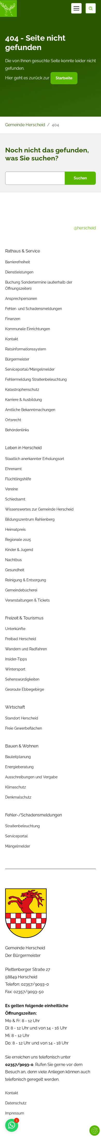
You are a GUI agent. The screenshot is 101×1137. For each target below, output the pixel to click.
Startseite (64, 78)
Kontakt (11, 339)
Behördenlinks (17, 430)
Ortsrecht (13, 420)
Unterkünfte (15, 629)
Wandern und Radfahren (26, 649)
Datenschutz (15, 1103)
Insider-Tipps (16, 659)
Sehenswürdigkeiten (22, 679)
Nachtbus (13, 560)
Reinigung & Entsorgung (25, 580)
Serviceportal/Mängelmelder (30, 369)
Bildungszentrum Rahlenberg (30, 519)
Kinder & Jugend (19, 550)
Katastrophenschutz (22, 389)
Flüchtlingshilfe (18, 479)
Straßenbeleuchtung (22, 826)
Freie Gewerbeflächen (23, 728)
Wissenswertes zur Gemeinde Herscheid (39, 509)
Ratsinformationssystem (25, 349)
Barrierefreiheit (17, 262)
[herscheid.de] (8, 8)
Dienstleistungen (19, 272)
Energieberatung (19, 767)
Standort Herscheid (21, 718)
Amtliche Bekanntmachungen (30, 410)
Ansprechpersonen (21, 298)
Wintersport (15, 669)
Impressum (14, 1113)
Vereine (11, 489)
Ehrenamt (13, 469)
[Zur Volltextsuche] (90, 8)
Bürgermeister (17, 359)
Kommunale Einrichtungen (27, 329)
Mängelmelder (17, 846)
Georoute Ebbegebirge (24, 689)
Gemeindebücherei (21, 590)
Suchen (80, 178)
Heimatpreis (15, 529)
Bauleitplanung (18, 757)
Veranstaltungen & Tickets (27, 600)
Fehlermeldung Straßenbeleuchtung (36, 379)
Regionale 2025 (18, 540)
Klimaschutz (15, 787)
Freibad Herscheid (20, 639)
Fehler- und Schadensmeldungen (33, 309)
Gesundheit (14, 570)
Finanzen (12, 319)
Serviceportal (16, 836)
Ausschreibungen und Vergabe (31, 777)
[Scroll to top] (89, 1125)
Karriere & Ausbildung (23, 400)
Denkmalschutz (18, 797)
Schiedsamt (15, 499)
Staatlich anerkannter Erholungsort (34, 459)
